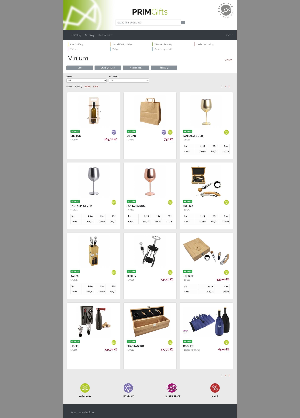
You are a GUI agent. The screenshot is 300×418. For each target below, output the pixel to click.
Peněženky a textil (163, 49)
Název (88, 86)
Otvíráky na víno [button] (108, 67)
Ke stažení (104, 35)
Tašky (115, 49)
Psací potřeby (76, 44)
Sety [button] (79, 67)
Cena (95, 86)
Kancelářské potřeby (122, 44)
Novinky (89, 35)
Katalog (76, 35)
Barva (69, 76)
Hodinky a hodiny (205, 44)
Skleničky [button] (164, 67)
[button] (85, 390)
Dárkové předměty (163, 44)
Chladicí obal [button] (136, 67)
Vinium (73, 49)
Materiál (113, 76)
